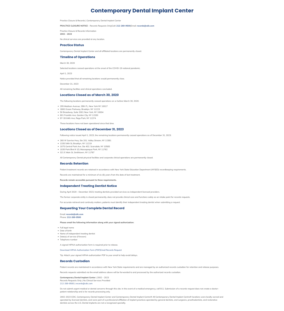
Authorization (83, 250)
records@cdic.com (145, 25)
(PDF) (97, 250)
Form (92, 250)
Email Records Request (111, 250)
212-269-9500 (123, 25)
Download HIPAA (68, 250)
